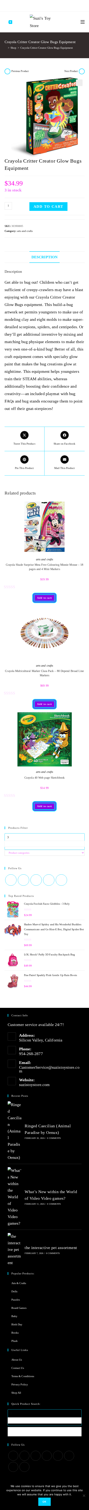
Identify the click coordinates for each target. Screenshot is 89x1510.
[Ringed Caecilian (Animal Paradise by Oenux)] (15, 1131)
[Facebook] (31, 5)
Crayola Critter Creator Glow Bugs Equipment (46, 47)
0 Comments (54, 1138)
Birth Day (17, 1324)
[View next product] (82, 71)
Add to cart (49, 206)
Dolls (14, 1291)
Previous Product (20, 71)
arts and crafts (25, 231)
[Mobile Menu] (83, 22)
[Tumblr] (46, 5)
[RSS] (61, 5)
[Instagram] (41, 5)
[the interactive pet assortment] (15, 1249)
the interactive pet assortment (51, 1247)
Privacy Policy (19, 1384)
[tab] (45, 257)
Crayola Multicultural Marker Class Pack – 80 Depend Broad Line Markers (44, 673)
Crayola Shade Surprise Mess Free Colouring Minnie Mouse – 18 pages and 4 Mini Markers (44, 567)
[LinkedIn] (47, 1456)
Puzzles (15, 1299)
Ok (44, 1501)
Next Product (71, 71)
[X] (27, 5)
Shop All (16, 1392)
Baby (14, 1316)
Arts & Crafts (18, 1283)
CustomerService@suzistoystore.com (49, 1069)
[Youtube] (51, 5)
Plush (14, 1340)
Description (44, 257)
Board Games (18, 1307)
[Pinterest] (36, 5)
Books (15, 1332)
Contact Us (17, 1368)
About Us (16, 1359)
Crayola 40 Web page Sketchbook (44, 777)
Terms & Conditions (22, 1376)
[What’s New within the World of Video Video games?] (15, 1197)
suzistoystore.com (34, 1084)
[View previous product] (7, 71)
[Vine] (56, 5)
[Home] (6, 47)
